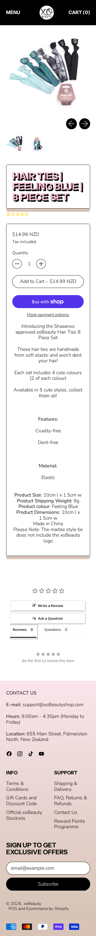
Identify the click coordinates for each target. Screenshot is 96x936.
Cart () (79, 14)
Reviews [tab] (20, 629)
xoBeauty (32, 904)
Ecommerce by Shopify (47, 909)
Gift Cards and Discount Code (21, 801)
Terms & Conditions (17, 786)
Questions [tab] (52, 629)
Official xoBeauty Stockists (24, 815)
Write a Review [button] (50, 605)
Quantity (20, 253)
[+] (41, 264)
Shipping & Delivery (65, 786)
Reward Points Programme (69, 824)
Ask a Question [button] (50, 618)
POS (13, 909)
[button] (48, 72)
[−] (17, 264)
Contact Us (65, 812)
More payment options (48, 314)
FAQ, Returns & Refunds (70, 801)
